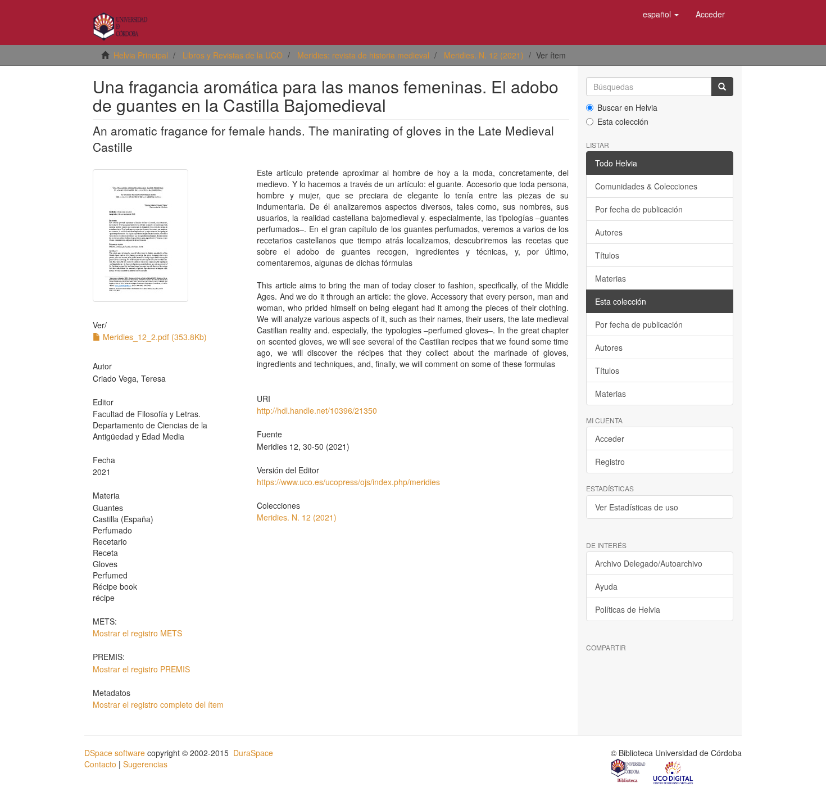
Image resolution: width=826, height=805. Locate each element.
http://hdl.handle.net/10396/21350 (317, 410)
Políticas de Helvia (627, 609)
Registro (610, 461)
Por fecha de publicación (639, 209)
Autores (609, 232)
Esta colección (622, 121)
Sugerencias (145, 764)
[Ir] (722, 86)
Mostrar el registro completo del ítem (158, 704)
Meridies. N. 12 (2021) (484, 55)
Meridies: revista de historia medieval (363, 55)
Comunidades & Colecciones (646, 186)
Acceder (609, 438)
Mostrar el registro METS (137, 633)
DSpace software (114, 752)
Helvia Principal (141, 55)
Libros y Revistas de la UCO (233, 55)
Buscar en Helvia (627, 107)
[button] (660, 14)
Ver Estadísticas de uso (636, 507)
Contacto (100, 764)
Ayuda (606, 586)
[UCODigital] (673, 771)
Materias (610, 278)
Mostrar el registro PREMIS (141, 669)
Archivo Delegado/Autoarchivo (648, 563)
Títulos (607, 255)
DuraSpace (253, 752)
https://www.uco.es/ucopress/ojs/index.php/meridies (348, 481)
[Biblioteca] (629, 771)
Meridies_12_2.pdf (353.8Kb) (154, 336)
